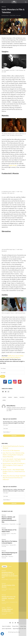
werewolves (21, 397)
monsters (4, 397)
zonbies (4, 400)
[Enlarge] (24, 56)
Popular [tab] (10, 566)
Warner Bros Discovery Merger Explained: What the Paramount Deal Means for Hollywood (14, 477)
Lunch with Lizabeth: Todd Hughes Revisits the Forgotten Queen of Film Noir (14, 460)
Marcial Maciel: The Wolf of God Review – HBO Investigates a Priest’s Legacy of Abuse (14, 465)
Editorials (4, 6)
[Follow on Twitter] (15, 623)
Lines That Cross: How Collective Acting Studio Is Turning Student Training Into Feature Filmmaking (13, 455)
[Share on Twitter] (5, 391)
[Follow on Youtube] (18, 623)
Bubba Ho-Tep (13, 165)
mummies (10, 397)
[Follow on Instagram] (13, 623)
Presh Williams (5, 579)
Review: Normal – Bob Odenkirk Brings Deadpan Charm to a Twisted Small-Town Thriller (14, 471)
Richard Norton (6, 15)
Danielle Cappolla (6, 533)
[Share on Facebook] (3, 391)
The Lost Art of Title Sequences (11, 450)
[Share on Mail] (8, 391)
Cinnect (3, 607)
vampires (16, 397)
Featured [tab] (4, 566)
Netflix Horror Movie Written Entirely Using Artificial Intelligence (12, 356)
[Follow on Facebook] (10, 623)
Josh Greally (5, 556)
